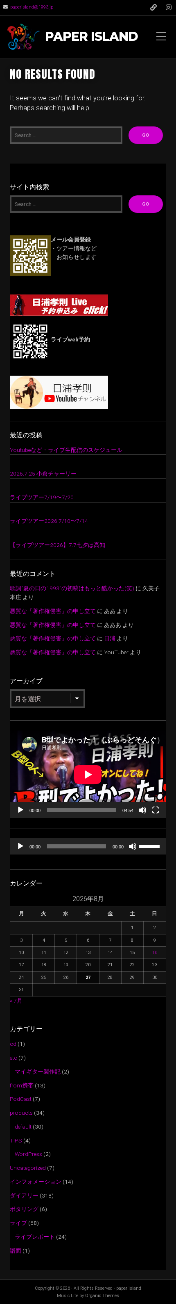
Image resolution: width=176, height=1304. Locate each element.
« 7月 (16, 1000)
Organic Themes (102, 1295)
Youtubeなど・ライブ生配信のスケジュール (66, 450)
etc (13, 1057)
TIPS (16, 1140)
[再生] (20, 810)
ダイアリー (24, 1195)
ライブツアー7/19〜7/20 (42, 497)
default (23, 1126)
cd (13, 1044)
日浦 (109, 638)
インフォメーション (35, 1181)
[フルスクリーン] (155, 810)
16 (154, 952)
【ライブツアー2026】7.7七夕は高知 (57, 545)
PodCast (21, 1099)
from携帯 (22, 1085)
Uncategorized (28, 1168)
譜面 (15, 1250)
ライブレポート (35, 1236)
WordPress (28, 1154)
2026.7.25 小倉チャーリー (43, 473)
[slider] (150, 845)
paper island (91, 37)
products (21, 1112)
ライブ (18, 1223)
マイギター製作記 (38, 1071)
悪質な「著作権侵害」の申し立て (53, 611)
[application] (88, 774)
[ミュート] (142, 810)
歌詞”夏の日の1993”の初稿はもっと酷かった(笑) (72, 588)
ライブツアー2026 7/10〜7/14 (49, 521)
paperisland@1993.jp (31, 7)
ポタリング (24, 1209)
